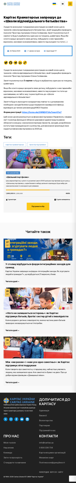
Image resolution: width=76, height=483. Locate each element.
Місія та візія (10, 443)
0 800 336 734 (46, 447)
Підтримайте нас (47, 430)
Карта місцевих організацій (52, 452)
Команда (8, 452)
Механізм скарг (46, 457)
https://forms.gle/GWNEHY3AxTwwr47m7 (42, 112)
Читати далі (12, 281)
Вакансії (43, 415)
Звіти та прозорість (13, 457)
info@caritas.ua (46, 443)
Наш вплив (9, 447)
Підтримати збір (38, 206)
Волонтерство (46, 420)
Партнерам (44, 425)
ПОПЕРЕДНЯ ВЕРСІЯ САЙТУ (51, 472)
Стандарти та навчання (15, 462)
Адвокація (44, 410)
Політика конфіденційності (52, 462)
